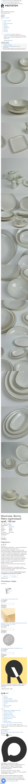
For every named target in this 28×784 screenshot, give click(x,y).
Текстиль (6, 719)
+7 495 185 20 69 (5, 2)
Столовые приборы (8, 713)
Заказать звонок (5, 42)
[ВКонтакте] (2, 544)
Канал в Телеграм (5, 732)
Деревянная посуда (8, 714)
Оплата (5, 28)
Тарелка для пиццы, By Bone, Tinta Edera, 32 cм (11, 648)
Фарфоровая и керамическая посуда (11, 46)
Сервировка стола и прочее (10, 717)
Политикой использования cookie (10, 781)
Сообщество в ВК (19, 732)
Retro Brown (11, 526)
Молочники (5, 47)
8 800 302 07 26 (4, 3)
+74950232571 (11, 773)
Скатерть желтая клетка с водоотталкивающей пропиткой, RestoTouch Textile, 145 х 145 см (14, 623)
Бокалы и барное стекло (9, 711)
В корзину (4, 539)
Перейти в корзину (5, 17)
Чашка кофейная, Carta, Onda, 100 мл (9, 599)
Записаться (5, 576)
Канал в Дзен (12, 732)
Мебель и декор (7, 721)
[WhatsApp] (5, 544)
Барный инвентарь (8, 718)
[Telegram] (4, 544)
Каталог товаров (8, 44)
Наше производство (8, 23)
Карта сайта (6, 707)
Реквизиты (6, 702)
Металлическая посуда (9, 715)
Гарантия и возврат (8, 698)
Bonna (10, 525)
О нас (5, 22)
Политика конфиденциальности (11, 701)
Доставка (6, 30)
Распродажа (6, 27)
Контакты (6, 31)
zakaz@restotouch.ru (8, 40)
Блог (5, 704)
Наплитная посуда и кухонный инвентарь (13, 722)
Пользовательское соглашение (11, 700)
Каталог (2, 709)
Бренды (5, 24)
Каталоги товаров (8, 705)
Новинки (5, 26)
